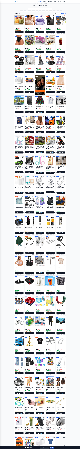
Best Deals (59, 1)
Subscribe (51, 447)
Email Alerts (63, 1)
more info (46, 3)
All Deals (40, 1)
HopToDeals (18, 1)
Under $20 (55, 1)
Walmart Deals (50, 1)
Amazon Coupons (44, 1)
